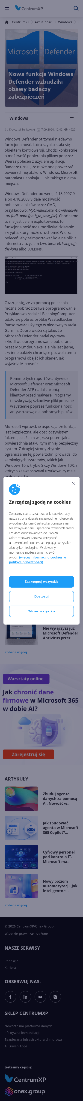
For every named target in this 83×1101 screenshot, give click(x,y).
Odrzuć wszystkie (41, 611)
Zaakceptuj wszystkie (42, 581)
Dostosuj (41, 596)
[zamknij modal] (73, 483)
